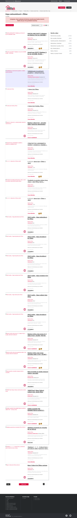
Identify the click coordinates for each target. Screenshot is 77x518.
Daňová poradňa (37, 499)
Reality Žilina (30, 38)
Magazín (60, 1)
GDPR (7, 500)
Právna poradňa (37, 498)
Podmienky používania (9, 498)
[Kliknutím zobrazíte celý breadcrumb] (70, 11)
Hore (8, 484)
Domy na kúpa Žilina (31, 307)
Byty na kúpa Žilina (30, 46)
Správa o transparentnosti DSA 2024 (11, 508)
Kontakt (24, 498)
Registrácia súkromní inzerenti (11, 504)
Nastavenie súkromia (9, 505)
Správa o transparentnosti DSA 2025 (11, 509)
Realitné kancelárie (54, 1)
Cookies (7, 499)
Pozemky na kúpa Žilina (31, 384)
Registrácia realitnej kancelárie (11, 503)
